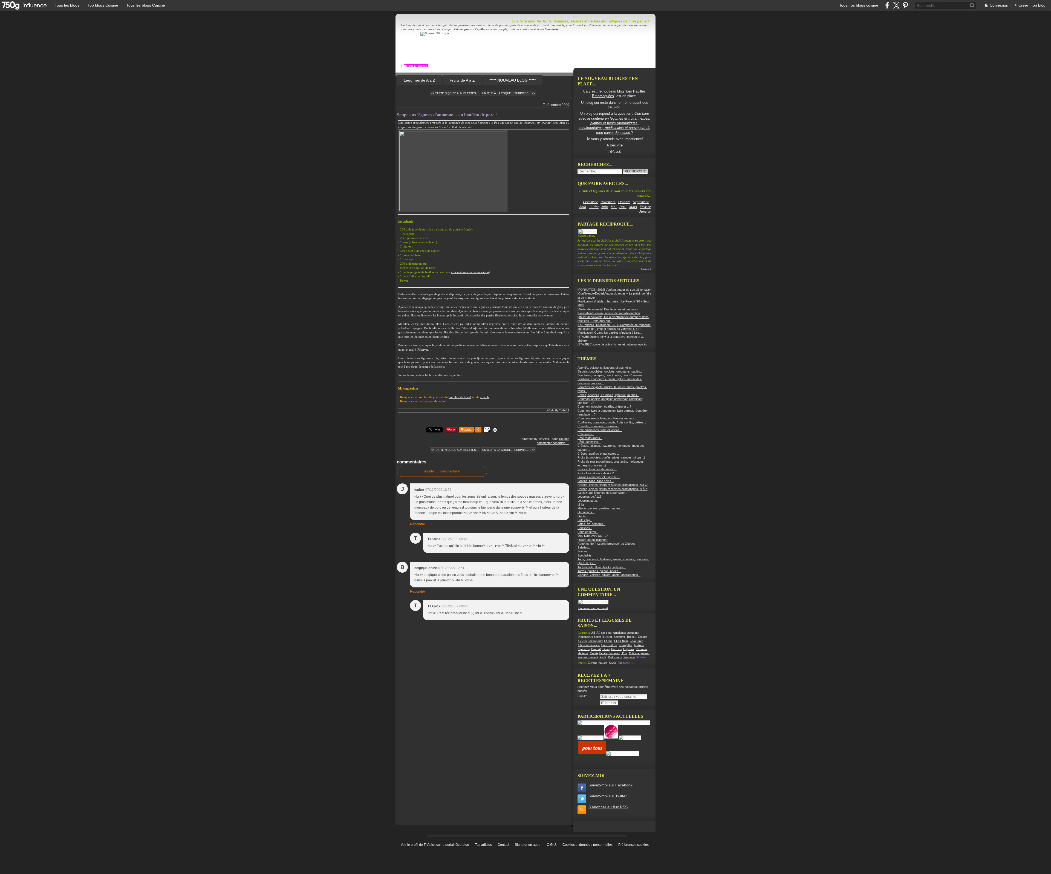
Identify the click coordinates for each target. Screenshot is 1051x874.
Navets (594, 653)
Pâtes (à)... (585, 520)
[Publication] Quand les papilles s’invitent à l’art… (610, 332)
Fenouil (596, 649)
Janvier (645, 211)
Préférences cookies (633, 845)
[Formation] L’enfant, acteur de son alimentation (609, 313)
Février (645, 207)
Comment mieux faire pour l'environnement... (607, 418)
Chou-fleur (621, 640)
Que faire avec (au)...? (593, 535)
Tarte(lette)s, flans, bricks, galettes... (602, 567)
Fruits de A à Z (462, 80)
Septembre (641, 202)
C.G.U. (552, 845)
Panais (603, 653)
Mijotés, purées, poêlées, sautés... (600, 508)
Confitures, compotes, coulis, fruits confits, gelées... (612, 422)
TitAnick (429, 845)
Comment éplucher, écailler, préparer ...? (604, 406)
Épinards (584, 649)
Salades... (584, 547)
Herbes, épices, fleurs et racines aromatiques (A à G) (613, 484)
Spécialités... (586, 555)
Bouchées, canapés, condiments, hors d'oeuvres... (611, 375)
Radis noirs (615, 657)
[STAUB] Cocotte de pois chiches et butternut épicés (612, 344)
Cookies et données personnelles (587, 845)
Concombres (609, 645)
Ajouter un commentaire (442, 471)
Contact (503, 845)
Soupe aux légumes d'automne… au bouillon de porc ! (447, 115)
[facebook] (887, 5)
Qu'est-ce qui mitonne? (593, 539)
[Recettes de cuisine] (592, 753)
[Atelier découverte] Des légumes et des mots (608, 309)
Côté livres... (586, 434)
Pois (624, 653)
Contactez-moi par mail (593, 608)
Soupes (564, 438)
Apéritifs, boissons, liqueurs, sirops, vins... (605, 367)
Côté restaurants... (590, 438)
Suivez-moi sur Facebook (610, 785)
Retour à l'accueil (416, 65)
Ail (593, 632)
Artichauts (619, 632)
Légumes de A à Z (419, 80)
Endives (639, 645)
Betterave (619, 636)
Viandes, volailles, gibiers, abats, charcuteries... (609, 574)
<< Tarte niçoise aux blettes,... (455, 93)
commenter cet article (551, 443)
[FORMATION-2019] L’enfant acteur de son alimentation (614, 289)
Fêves (606, 649)
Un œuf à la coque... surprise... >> (508, 93)
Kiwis (612, 662)
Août (582, 207)
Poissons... (585, 528)
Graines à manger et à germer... (599, 477)
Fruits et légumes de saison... (597, 469)
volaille (484, 397)
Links (581, 504)
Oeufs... (583, 516)
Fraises (603, 662)
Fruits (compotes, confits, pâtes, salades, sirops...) (611, 457)
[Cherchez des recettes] (622, 753)
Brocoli (631, 636)
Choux (608, 640)
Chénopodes (595, 640)
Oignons (628, 649)
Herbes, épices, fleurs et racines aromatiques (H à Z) (613, 489)
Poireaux (614, 653)
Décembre (590, 202)
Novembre (608, 202)
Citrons (592, 662)
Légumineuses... (588, 500)
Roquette (629, 657)
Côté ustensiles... (589, 441)
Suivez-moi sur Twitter (607, 796)
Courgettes (625, 645)
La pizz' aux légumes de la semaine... (602, 492)
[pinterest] (905, 5)
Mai (614, 207)
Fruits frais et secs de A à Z (596, 473)
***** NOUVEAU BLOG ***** (512, 80)
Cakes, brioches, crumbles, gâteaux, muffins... (608, 395)
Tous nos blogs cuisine (858, 5)
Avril (622, 207)
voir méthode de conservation (470, 272)
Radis (602, 657)
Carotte (642, 636)
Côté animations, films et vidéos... (600, 430)
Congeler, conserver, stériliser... (598, 426)
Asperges (633, 632)
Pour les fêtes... (588, 531)
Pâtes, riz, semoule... (591, 524)
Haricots (616, 649)
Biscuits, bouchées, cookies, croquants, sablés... (610, 371)
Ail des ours (603, 632)
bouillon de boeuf (460, 397)
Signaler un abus (528, 845)
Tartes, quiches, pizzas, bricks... (599, 571)
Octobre (624, 202)
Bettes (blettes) (603, 636)
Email (581, 696)
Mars (633, 207)
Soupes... (584, 551)
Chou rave (636, 640)
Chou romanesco (589, 645)
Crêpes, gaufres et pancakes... (598, 453)
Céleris (582, 640)
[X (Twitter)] (896, 5)
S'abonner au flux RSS (608, 807)
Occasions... (586, 512)
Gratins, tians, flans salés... (596, 481)
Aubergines (585, 636)
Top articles (483, 845)
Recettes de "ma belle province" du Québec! (607, 543)
